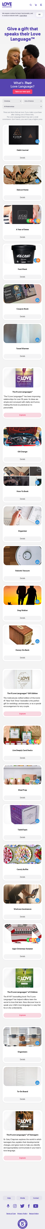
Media (22, 1198)
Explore (22, 415)
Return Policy (34, 1214)
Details (22, 158)
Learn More (23, 16)
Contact (36, 1198)
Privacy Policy (22, 1214)
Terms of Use (11, 1214)
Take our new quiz (22, 91)
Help (9, 1198)
